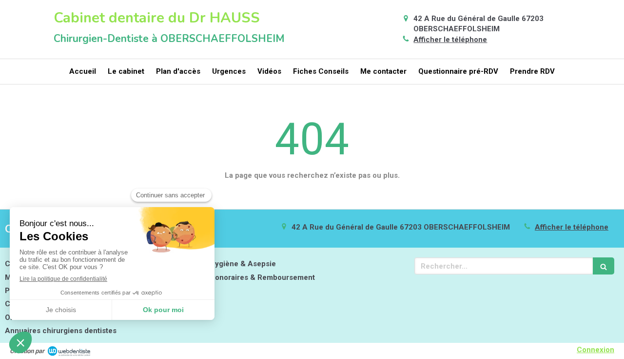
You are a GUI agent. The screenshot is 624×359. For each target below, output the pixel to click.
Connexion (595, 349)
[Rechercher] (603, 266)
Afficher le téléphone (450, 39)
